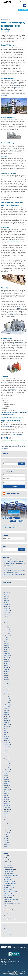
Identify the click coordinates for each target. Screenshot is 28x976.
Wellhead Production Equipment (11, 918)
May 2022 (6, 677)
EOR (24, 440)
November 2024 (7, 631)
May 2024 (6, 641)
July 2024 (6, 637)
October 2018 (7, 746)
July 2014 (6, 834)
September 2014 (7, 830)
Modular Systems (8, 889)
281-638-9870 (23, 10)
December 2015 (7, 803)
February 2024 (7, 647)
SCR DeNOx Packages (9, 909)
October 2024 (7, 633)
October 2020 (7, 702)
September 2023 (7, 655)
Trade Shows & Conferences (10, 911)
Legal (17, 974)
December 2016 (7, 783)
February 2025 (7, 626)
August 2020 (7, 706)
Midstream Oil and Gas (9, 887)
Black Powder (7, 857)
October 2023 (7, 653)
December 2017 (7, 763)
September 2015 (7, 809)
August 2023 (7, 657)
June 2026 (6, 596)
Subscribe (14, 486)
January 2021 (7, 696)
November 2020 (7, 700)
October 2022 (7, 669)
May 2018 (6, 756)
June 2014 (6, 836)
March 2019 (6, 736)
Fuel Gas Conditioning (9, 871)
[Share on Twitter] (5, 438)
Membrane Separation (9, 885)
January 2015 (7, 825)
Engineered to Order (8, 867)
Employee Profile (8, 865)
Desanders (6, 863)
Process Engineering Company (11, 899)
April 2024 (6, 643)
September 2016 (7, 789)
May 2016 (6, 795)
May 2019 (6, 732)
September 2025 (7, 614)
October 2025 (7, 612)
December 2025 (7, 608)
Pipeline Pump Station (9, 895)
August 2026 (7, 592)
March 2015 (6, 821)
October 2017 (7, 767)
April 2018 (6, 758)
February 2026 (7, 604)
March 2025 (6, 624)
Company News (7, 859)
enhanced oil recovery (17, 440)
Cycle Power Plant (8, 861)
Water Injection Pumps (9, 917)
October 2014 (7, 828)
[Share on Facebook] (2, 438)
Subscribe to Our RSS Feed (12, 493)
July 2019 (6, 728)
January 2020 (7, 716)
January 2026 (7, 606)
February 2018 (7, 761)
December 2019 (7, 718)
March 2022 (6, 681)
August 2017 (7, 771)
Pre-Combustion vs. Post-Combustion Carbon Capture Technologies (13, 446)
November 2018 (7, 744)
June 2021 (6, 689)
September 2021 (7, 687)
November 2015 (7, 805)
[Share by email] (10, 438)
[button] (24, 5)
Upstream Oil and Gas (5, 19)
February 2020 (7, 714)
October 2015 (7, 807)
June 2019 (6, 730)
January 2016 (7, 801)
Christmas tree (16, 85)
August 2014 (7, 832)
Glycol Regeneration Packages (11, 875)
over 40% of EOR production (13, 314)
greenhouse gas (8, 261)
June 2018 (6, 754)
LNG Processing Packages (10, 883)
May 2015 (6, 817)
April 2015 (6, 819)
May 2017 (6, 777)
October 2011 (7, 842)
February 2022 (7, 683)
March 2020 (6, 712)
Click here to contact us (6, 966)
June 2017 (6, 775)
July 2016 (6, 791)
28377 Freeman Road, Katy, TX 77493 (10, 961)
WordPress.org (7, 934)
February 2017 (7, 781)
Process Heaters (7, 901)
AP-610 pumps (11, 389)
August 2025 (7, 616)
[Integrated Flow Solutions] (14, 947)
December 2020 (7, 698)
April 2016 (6, 797)
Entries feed (6, 930)
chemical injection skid (18, 342)
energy (18, 308)
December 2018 (7, 742)
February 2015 (7, 823)
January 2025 (7, 627)
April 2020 (6, 710)
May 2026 (6, 598)
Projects (5, 905)
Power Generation (8, 897)
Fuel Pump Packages (8, 873)
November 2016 (7, 785)
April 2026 (6, 600)
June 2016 (6, 793)
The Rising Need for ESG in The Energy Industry (13, 445)
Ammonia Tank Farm (8, 855)
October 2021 (7, 685)
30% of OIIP (4, 95)
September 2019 (7, 724)
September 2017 (7, 769)
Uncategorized (7, 913)
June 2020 (6, 708)
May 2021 (6, 691)
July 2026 (6, 594)
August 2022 (7, 671)
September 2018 (7, 748)
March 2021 (6, 694)
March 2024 (6, 645)
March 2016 (6, 799)
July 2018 (6, 752)
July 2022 (6, 673)
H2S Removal (7, 877)
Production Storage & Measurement (12, 903)
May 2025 (6, 620)
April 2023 (6, 659)
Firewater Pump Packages (10, 869)
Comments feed (7, 932)
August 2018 (7, 750)
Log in (5, 928)
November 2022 (7, 667)
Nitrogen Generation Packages (11, 891)
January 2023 (7, 663)
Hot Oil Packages (8, 879)
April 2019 (6, 734)
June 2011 (6, 846)
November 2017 (7, 765)
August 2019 (7, 726)
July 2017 (6, 773)
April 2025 (6, 622)
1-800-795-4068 (5, 962)
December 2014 (7, 826)
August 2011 (7, 844)
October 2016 (7, 787)
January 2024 (7, 649)
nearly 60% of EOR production (14, 241)
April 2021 (6, 692)
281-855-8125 (4, 964)
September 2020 (7, 704)
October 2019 (7, 722)
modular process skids (7, 426)
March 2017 (6, 779)
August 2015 (7, 811)
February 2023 (7, 661)
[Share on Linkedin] (7, 438)
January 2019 (7, 740)
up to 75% (12, 150)
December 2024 (7, 629)
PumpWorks (7, 907)
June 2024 (6, 639)
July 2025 (6, 618)
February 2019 (7, 738)
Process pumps (5, 398)
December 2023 (7, 651)
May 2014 (6, 838)
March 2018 (6, 759)
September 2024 (7, 635)
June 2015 (6, 815)
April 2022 (6, 679)
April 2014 (6, 840)
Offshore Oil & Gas (8, 893)
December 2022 (7, 665)
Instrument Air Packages (9, 881)
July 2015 (6, 813)
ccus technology (7, 440)
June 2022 (6, 675)
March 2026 (6, 602)
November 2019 (7, 720)
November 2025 (7, 610)
